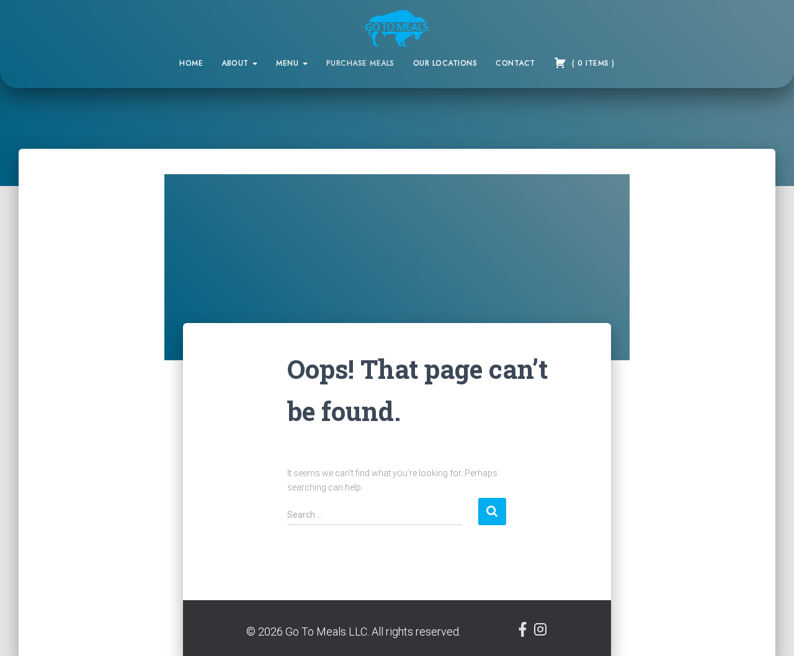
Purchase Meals (360, 63)
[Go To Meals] (397, 28)
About (236, 63)
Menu (288, 63)
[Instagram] (540, 632)
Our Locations (445, 63)
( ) (592, 63)
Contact (515, 63)
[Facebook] (524, 632)
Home (191, 63)
